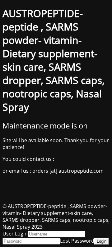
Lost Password (77, 240)
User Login (15, 233)
